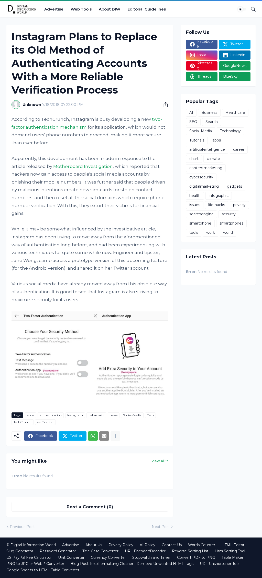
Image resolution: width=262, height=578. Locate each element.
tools (193, 232)
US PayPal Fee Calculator (29, 557)
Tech (150, 415)
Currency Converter (108, 557)
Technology (230, 131)
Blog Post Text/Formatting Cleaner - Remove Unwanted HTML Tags (132, 563)
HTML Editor (233, 545)
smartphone (200, 223)
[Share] (163, 104)
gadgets (234, 186)
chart (194, 158)
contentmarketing (205, 168)
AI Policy (147, 545)
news (113, 415)
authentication (51, 415)
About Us (93, 545)
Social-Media (132, 415)
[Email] (104, 436)
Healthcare (235, 112)
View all (158, 461)
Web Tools (81, 9)
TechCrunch (22, 422)
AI (191, 112)
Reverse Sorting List (190, 551)
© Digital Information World (31, 545)
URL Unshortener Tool (219, 563)
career (238, 149)
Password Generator (58, 551)
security (229, 214)
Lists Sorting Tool (230, 551)
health (195, 195)
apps (30, 415)
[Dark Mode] (242, 9)
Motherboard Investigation (83, 166)
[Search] (251, 9)
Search (211, 121)
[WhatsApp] (93, 436)
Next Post (161, 526)
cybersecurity (201, 177)
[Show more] (115, 436)
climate (213, 158)
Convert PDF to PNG (196, 557)
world (228, 232)
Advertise (53, 9)
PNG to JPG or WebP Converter (35, 563)
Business (209, 112)
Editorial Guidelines (146, 9)
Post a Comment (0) (90, 506)
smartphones (231, 223)
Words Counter (201, 545)
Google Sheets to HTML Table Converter (42, 570)
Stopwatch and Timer (151, 557)
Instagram (75, 415)
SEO (193, 121)
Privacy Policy (120, 545)
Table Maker (232, 557)
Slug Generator (19, 551)
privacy (239, 204)
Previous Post (22, 526)
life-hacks (216, 204)
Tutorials (196, 140)
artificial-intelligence (207, 149)
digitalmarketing (204, 186)
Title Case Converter (100, 551)
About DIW (109, 9)
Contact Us (172, 545)
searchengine (201, 214)
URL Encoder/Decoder (145, 551)
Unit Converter (71, 557)
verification (45, 422)
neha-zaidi (96, 415)
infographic (218, 195)
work (210, 232)
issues (194, 204)
